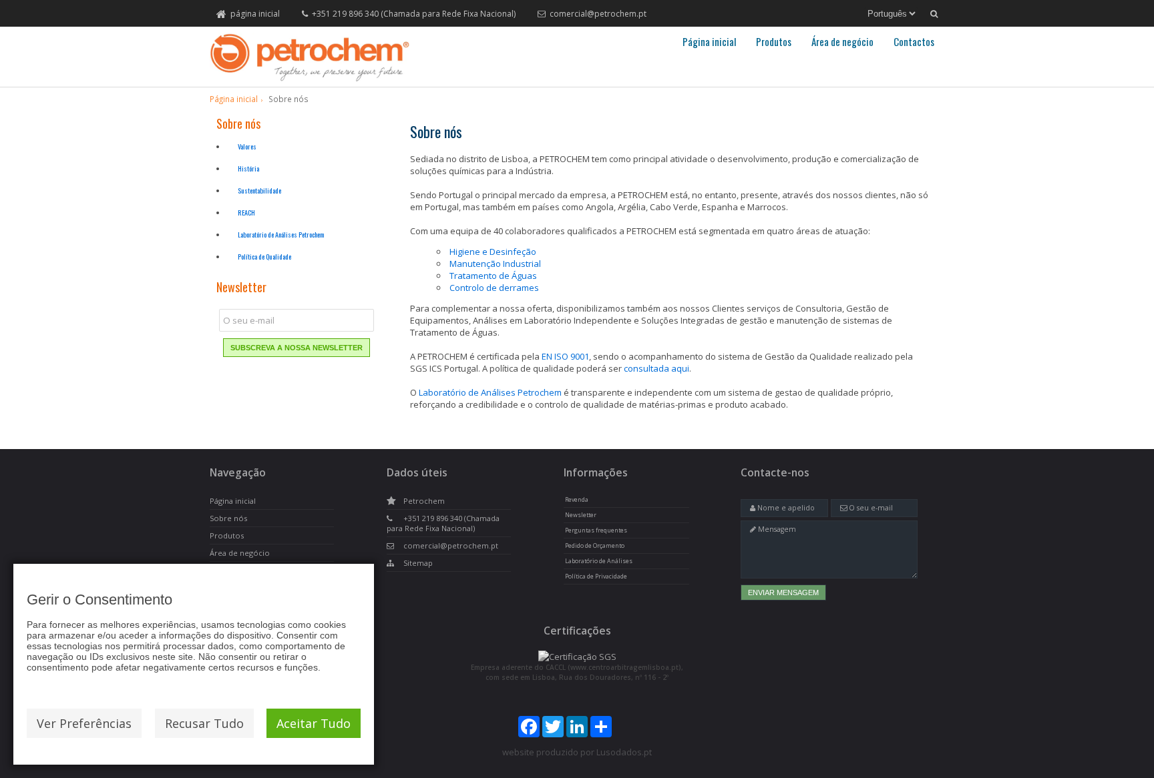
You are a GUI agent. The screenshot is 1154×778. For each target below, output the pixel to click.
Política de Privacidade (596, 576)
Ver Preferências (84, 723)
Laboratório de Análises (598, 561)
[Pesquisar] (934, 13)
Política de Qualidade (264, 257)
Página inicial (709, 41)
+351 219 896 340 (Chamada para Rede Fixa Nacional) (414, 13)
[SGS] (577, 657)
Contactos (914, 41)
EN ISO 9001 (565, 356)
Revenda (576, 500)
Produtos (773, 41)
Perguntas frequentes (596, 530)
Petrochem (424, 501)
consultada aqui (656, 368)
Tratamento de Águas (493, 276)
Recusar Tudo (204, 723)
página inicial (255, 13)
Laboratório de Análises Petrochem (281, 235)
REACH (246, 213)
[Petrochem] (310, 57)
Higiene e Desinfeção (492, 252)
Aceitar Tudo (313, 723)
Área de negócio (842, 41)
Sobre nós (228, 518)
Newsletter (580, 515)
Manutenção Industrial (495, 264)
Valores (247, 146)
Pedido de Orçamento (594, 546)
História (248, 168)
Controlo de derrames (494, 288)
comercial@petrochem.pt (598, 13)
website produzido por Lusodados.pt (577, 752)
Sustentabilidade (259, 190)
